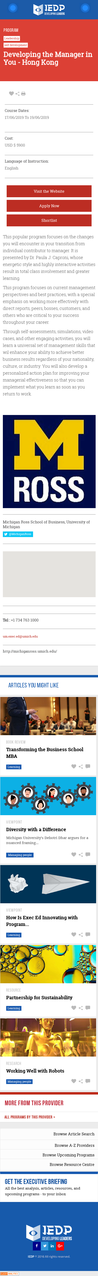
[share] (17, 93)
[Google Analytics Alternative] (9, 1273)
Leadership (11, 38)
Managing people (20, 855)
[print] (23, 93)
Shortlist (49, 220)
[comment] (87, 766)
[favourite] (11, 93)
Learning (14, 767)
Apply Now (49, 205)
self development (15, 45)
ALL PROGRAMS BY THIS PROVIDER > (30, 1117)
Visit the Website (49, 191)
